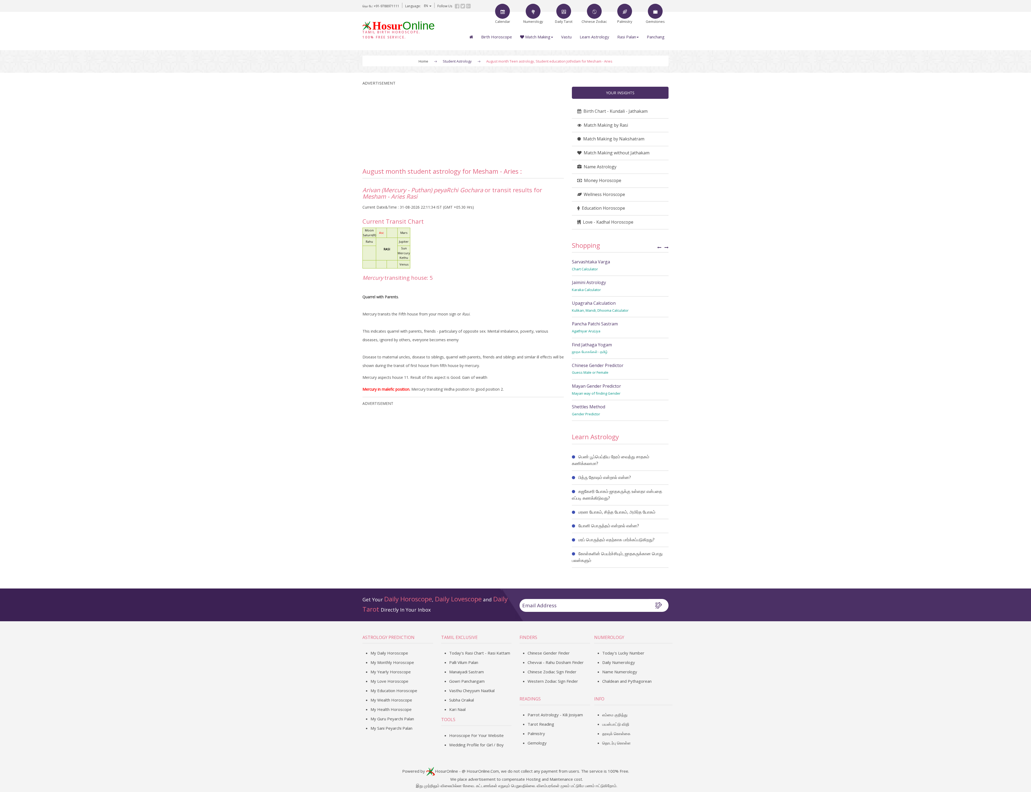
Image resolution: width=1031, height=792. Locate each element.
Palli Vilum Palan (463, 662)
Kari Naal (457, 709)
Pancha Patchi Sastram (595, 324)
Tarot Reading (541, 724)
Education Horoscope (602, 208)
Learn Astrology (594, 36)
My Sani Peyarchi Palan (391, 728)
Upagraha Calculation (594, 303)
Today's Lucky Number (623, 653)
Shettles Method (588, 407)
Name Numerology (619, 671)
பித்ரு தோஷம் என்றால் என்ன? (604, 477)
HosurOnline (446, 770)
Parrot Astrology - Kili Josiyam (555, 714)
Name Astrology (599, 167)
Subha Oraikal (461, 700)
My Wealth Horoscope (391, 700)
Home (423, 61)
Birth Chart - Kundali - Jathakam (614, 111)
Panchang (656, 36)
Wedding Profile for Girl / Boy (476, 744)
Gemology (537, 743)
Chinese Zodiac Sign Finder (552, 671)
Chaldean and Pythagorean (627, 681)
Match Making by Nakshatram (612, 139)
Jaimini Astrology (589, 282)
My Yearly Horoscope (391, 671)
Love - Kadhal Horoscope (607, 222)
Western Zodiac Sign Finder (553, 681)
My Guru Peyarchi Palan (392, 718)
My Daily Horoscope (389, 653)
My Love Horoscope (389, 681)
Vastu (566, 36)
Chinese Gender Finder (549, 653)
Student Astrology (457, 61)
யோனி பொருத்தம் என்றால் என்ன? (608, 526)
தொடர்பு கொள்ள (616, 743)
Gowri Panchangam (467, 681)
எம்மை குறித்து (614, 714)
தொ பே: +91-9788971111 (380, 6)
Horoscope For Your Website (476, 735)
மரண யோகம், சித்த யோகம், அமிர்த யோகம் (616, 512)
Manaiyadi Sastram (466, 671)
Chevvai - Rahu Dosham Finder (556, 662)
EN (426, 5)
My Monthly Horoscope (392, 662)
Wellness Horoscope (603, 194)
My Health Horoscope (391, 709)
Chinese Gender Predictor (597, 365)
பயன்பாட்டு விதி (615, 724)
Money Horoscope (601, 180)
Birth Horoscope (496, 36)
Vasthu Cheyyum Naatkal (472, 690)
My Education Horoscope (394, 690)
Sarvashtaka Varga (591, 262)
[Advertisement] (463, 123)
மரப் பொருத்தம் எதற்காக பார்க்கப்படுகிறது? (616, 540)
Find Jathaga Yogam (592, 345)
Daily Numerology (618, 662)
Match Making (537, 36)
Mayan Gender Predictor (596, 386)
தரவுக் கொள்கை (616, 733)
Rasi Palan (626, 36)
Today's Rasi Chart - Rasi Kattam (479, 653)
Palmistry (536, 733)
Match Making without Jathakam (615, 153)
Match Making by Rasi (605, 125)
